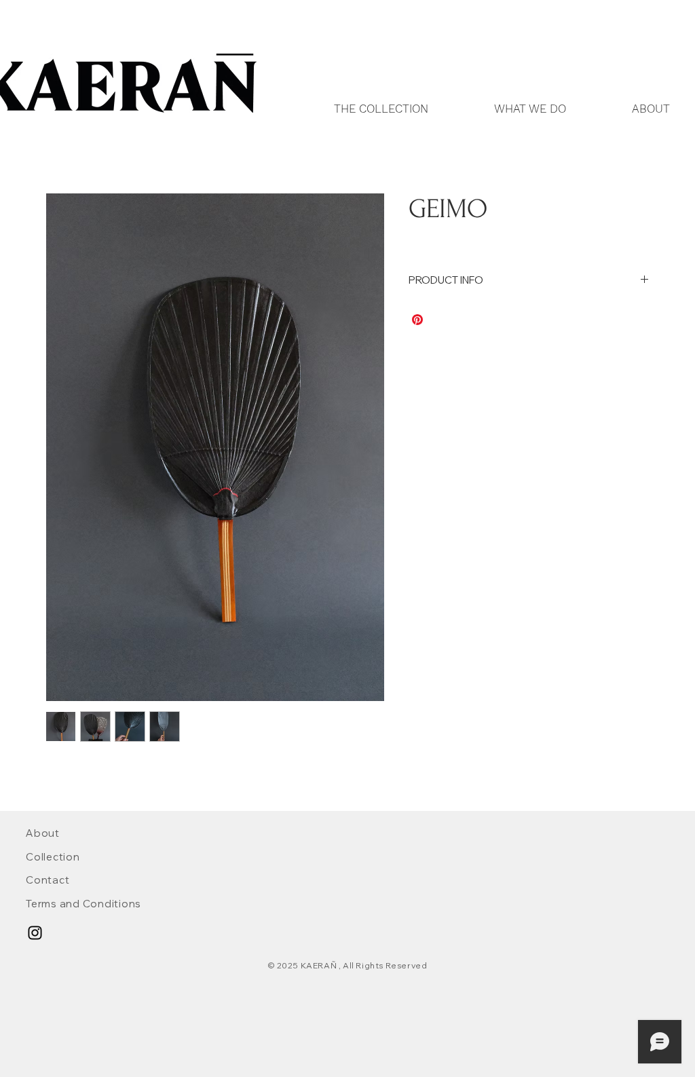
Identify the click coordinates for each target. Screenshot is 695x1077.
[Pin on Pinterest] (417, 319)
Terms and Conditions (83, 903)
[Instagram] (35, 933)
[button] (358, 109)
